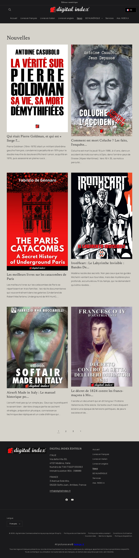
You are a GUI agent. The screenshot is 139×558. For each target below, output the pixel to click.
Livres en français (101, 454)
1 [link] (58, 431)
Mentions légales (105, 536)
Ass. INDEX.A (99, 483)
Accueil (96, 449)
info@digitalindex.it (60, 490)
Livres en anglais (100, 463)
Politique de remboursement (99, 533)
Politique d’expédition (123, 536)
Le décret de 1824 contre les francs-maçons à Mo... (97, 393)
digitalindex (20, 533)
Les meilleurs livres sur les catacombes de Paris (36, 277)
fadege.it (79, 544)
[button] (10, 10)
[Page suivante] (80, 431)
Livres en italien (100, 459)
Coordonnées (90, 536)
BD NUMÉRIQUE (100, 473)
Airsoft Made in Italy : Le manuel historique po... (31, 395)
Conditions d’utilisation (122, 533)
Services (97, 478)
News (95, 468)
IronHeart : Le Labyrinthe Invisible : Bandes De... (97, 265)
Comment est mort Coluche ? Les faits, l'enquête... (99, 142)
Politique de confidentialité (75, 533)
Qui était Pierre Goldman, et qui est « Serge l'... (34, 138)
